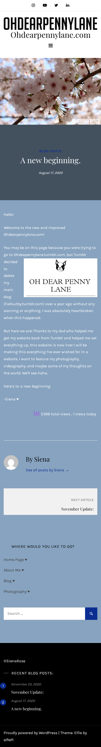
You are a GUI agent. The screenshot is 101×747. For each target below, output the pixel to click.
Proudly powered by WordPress (31, 732)
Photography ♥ (17, 591)
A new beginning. (26, 708)
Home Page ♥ (15, 559)
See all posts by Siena (47, 470)
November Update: (27, 692)
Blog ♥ (9, 580)
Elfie (78, 732)
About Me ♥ (14, 570)
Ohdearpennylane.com (50, 34)
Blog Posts (50, 151)
